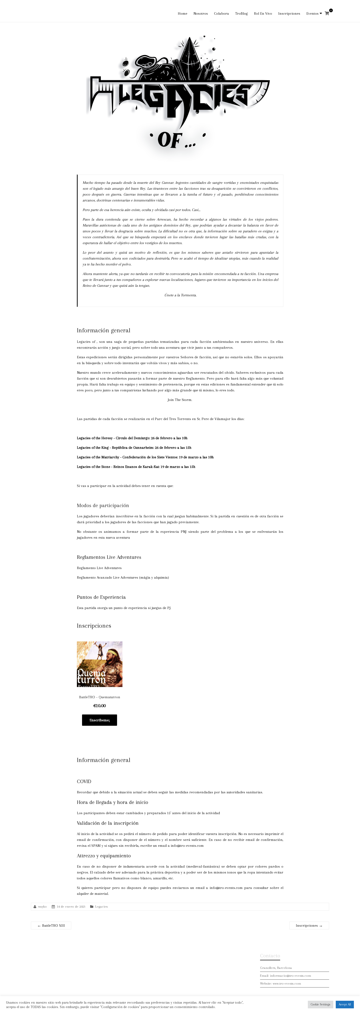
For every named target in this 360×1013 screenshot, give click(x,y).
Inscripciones (289, 13)
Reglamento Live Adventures (99, 568)
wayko (42, 906)
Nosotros (200, 13)
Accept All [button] (345, 1004)
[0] (327, 13)
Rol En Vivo (263, 13)
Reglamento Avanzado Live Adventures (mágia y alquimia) (123, 577)
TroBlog (241, 13)
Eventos (312, 13)
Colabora (221, 13)
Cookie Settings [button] (320, 1004)
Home (182, 13)
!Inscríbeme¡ (99, 720)
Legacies (101, 906)
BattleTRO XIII (51, 925)
